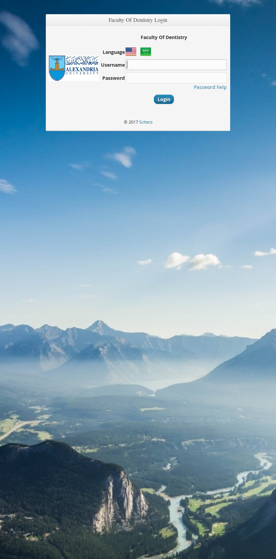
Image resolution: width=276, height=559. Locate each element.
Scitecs (145, 122)
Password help (210, 87)
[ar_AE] (146, 55)
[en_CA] (132, 55)
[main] (138, 273)
